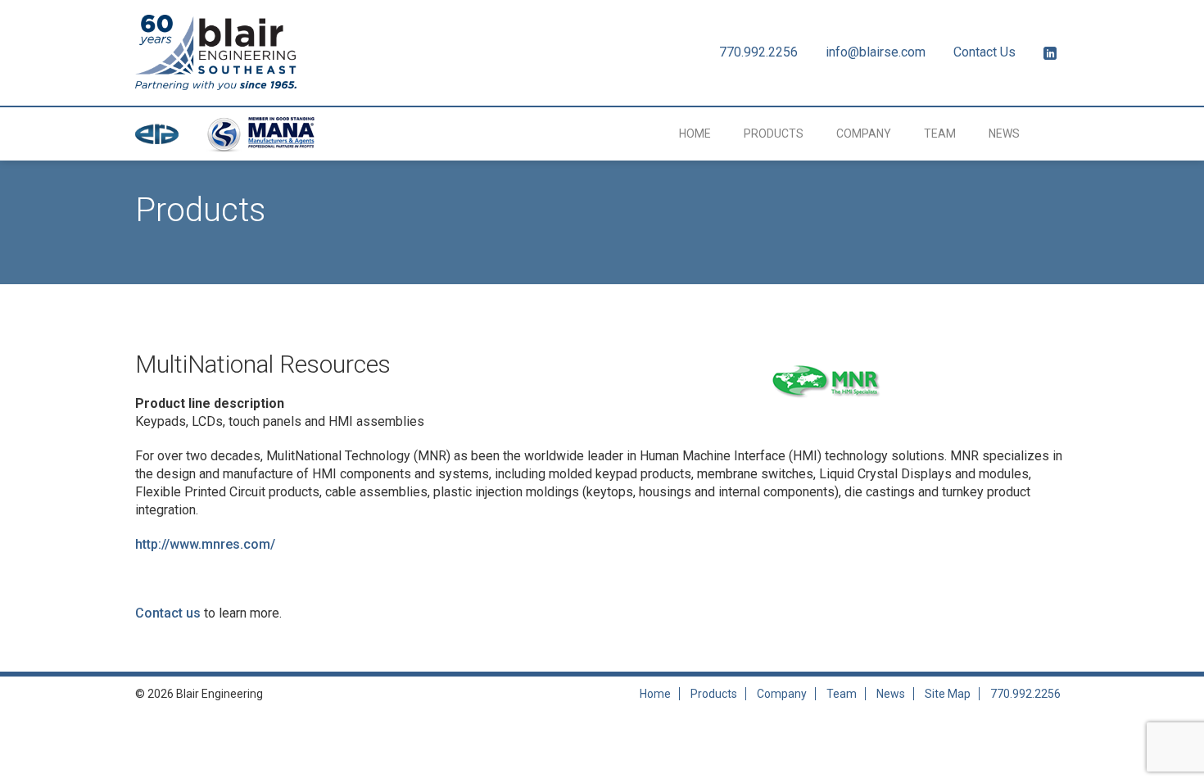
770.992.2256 (758, 52)
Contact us (168, 613)
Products (773, 133)
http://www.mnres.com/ (205, 544)
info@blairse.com (876, 52)
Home (695, 133)
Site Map (948, 693)
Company (863, 133)
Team (940, 133)
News (1004, 133)
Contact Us (984, 52)
